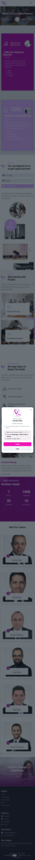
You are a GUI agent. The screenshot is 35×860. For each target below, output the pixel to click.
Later (17, 449)
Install (17, 444)
